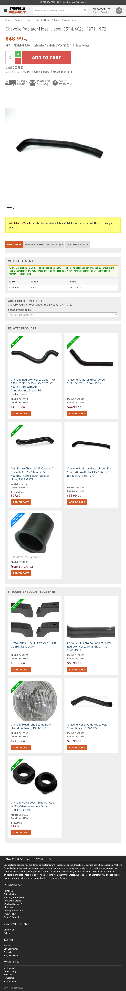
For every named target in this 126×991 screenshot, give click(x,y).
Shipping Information (14, 897)
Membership (10, 981)
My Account (9, 968)
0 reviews (26, 72)
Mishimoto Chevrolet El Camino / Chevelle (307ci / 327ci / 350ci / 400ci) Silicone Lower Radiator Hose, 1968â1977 (32, 473)
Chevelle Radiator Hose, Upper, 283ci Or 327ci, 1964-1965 (86, 381)
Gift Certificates (11, 949)
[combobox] (63, 314)
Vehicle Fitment (34, 244)
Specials (8, 952)
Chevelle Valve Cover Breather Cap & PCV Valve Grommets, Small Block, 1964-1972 (32, 806)
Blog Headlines (11, 955)
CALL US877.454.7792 (65, 83)
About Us (8, 907)
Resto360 (8, 891)
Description (14, 244)
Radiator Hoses (43, 20)
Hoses (29, 20)
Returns (7, 933)
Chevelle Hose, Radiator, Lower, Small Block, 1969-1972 (87, 726)
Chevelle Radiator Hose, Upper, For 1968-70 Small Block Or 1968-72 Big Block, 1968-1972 (89, 472)
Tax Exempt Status (12, 900)
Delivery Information (13, 910)
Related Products (77, 244)
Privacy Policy (10, 914)
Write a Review (42, 72)
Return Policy (10, 894)
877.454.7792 (48, 2)
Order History (10, 971)
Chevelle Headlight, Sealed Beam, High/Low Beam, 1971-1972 (32, 726)
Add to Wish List (64, 72)
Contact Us (64, 2)
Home (8, 20)
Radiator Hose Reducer (25, 557)
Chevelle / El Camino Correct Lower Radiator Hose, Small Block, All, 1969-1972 (89, 646)
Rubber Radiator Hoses (65, 20)
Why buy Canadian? (13, 904)
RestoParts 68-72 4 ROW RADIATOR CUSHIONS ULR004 (33, 644)
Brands (7, 945)
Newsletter (9, 978)
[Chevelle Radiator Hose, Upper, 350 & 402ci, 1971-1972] (61, 145)
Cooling (18, 20)
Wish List (8, 974)
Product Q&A (55, 244)
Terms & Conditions (13, 917)
